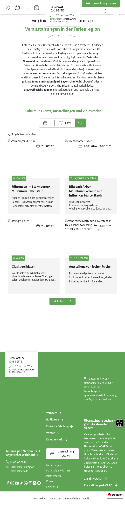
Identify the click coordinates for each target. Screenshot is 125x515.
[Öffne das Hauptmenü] (116, 11)
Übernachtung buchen (103, 3)
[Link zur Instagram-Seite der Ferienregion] (12, 483)
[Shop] (36, 8)
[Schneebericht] (7, 8)
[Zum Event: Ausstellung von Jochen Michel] (91, 238)
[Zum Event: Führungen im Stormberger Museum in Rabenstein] (34, 158)
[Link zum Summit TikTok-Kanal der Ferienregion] (21, 483)
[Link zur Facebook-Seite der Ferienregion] (8, 483)
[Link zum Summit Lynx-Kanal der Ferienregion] (39, 483)
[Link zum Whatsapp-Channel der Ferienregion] (26, 483)
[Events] (17, 8)
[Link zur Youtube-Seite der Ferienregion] (17, 483)
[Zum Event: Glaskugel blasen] (34, 238)
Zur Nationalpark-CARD (98, 485)
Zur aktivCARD (93, 478)
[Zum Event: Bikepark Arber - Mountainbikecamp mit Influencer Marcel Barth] (91, 158)
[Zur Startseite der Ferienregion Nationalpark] (63, 14)
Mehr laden (60, 301)
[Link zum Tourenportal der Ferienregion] (30, 483)
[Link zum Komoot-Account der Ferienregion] (34, 483)
